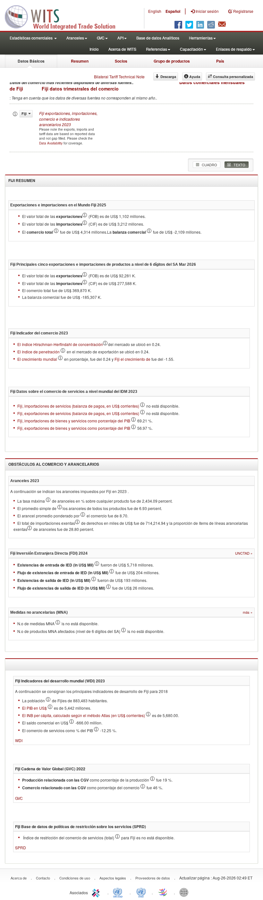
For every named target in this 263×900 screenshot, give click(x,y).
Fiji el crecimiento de (132, 359)
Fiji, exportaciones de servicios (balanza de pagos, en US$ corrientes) (78, 413)
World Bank (185, 892)
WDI (18, 740)
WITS (64, 16)
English (154, 11)
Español (172, 11)
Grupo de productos (172, 61)
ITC (96, 892)
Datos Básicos (31, 61)
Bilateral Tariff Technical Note (119, 76)
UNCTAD (119, 892)
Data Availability (51, 143)
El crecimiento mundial (37, 359)
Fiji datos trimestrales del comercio (80, 88)
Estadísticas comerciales (32, 37)
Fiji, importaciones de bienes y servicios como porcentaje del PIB (73, 420)
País (220, 61)
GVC (19, 798)
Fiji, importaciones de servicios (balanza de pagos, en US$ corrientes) (78, 406)
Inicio (94, 49)
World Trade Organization (163, 892)
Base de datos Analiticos (157, 37)
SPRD (20, 847)
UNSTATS (141, 892)
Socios (121, 61)
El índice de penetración (39, 351)
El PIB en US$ (35, 708)
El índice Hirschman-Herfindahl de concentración (60, 344)
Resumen (80, 61)
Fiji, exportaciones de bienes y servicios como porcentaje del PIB (73, 428)
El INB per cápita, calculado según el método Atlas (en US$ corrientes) (84, 715)
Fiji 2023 (68, 118)
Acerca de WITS (122, 49)
